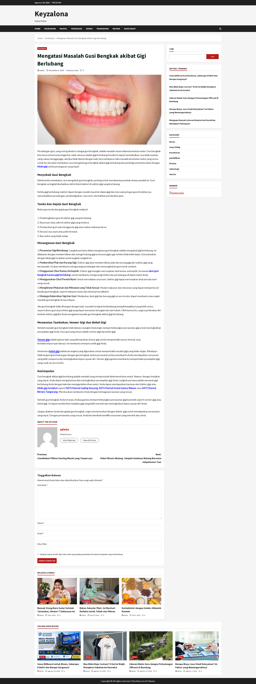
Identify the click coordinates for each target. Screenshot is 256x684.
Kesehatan (50, 28)
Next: (130, 458)
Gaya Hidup (130, 28)
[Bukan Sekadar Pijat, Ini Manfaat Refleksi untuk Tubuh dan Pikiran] (99, 591)
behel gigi (54, 351)
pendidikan (103, 28)
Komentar (42, 485)
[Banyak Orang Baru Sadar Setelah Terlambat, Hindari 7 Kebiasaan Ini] (57, 591)
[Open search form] (220, 28)
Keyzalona (51, 13)
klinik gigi (42, 166)
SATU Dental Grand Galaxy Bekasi (117, 388)
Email (40, 533)
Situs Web (42, 544)
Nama (40, 523)
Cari (171, 49)
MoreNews (136, 681)
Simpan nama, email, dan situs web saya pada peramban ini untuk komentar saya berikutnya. (81, 554)
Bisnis (89, 28)
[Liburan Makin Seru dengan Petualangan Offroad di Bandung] (151, 645)
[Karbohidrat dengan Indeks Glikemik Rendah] (141, 591)
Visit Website (69, 440)
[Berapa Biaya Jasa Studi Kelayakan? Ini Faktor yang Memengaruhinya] (197, 645)
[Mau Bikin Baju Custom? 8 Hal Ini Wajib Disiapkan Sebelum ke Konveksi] (105, 645)
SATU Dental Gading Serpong (82, 388)
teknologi (76, 28)
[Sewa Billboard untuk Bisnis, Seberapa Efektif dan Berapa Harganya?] (59, 645)
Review (116, 28)
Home (37, 28)
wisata (63, 28)
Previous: (64, 456)
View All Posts (89, 440)
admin (42, 70)
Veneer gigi (43, 339)
